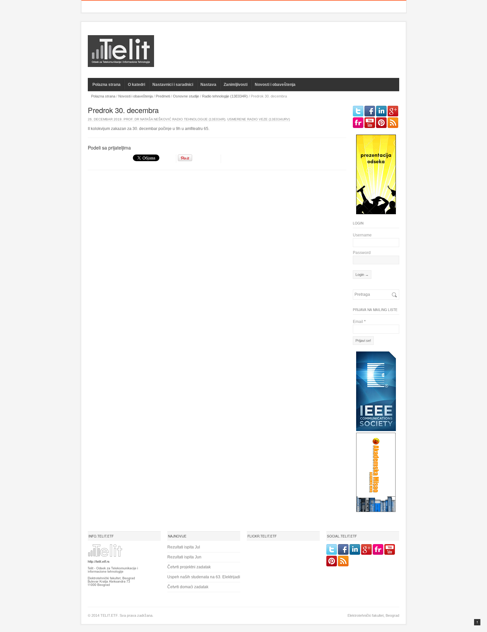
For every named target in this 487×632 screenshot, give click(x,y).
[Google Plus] (393, 111)
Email (359, 321)
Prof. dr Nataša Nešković (147, 119)
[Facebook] (369, 111)
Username (362, 235)
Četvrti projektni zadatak (189, 567)
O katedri (136, 84)
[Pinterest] (381, 122)
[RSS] (393, 122)
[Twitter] (358, 111)
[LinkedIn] (381, 111)
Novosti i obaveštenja (275, 84)
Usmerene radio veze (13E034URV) (258, 119)
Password (362, 252)
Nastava (208, 84)
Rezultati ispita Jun (184, 557)
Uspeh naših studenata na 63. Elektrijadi (203, 577)
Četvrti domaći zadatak (187, 587)
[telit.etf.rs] (121, 63)
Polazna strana (106, 84)
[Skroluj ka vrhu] (477, 622)
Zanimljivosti (235, 84)
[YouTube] (369, 122)
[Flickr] (358, 122)
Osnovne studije (186, 96)
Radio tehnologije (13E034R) (225, 96)
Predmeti (163, 96)
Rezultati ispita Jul (183, 547)
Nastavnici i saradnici (172, 84)
